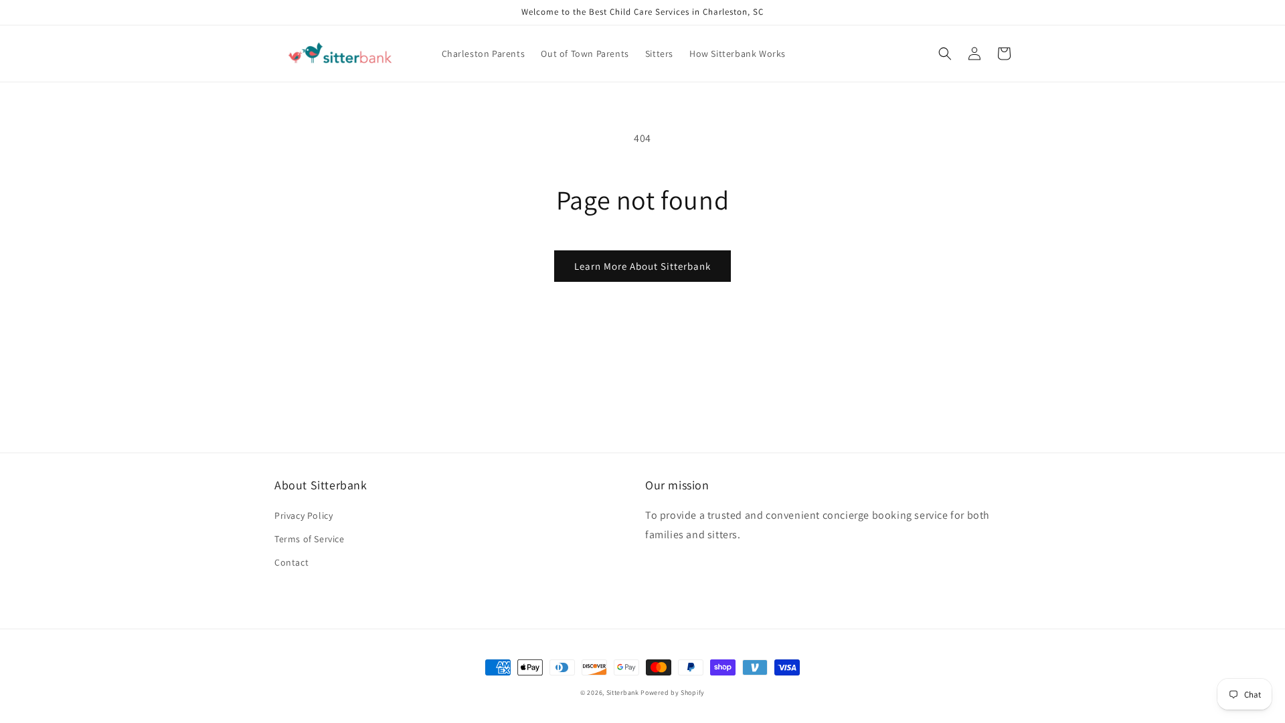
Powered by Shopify (672, 692)
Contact (291, 562)
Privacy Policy (303, 515)
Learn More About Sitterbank (642, 266)
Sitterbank (622, 692)
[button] (945, 53)
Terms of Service (309, 539)
